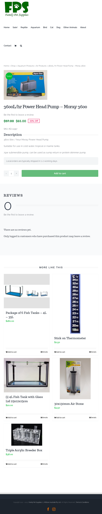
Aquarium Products (26, 66)
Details (45, 352)
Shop (13, 66)
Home (6, 66)
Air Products (41, 66)
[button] (21, 46)
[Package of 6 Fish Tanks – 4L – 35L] (27, 291)
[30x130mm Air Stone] (75, 378)
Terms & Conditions (82, 502)
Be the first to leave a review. (19, 114)
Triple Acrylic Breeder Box (24, 450)
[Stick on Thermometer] (75, 304)
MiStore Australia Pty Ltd (52, 502)
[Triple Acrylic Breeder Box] (27, 435)
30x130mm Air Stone (69, 404)
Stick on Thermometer (70, 338)
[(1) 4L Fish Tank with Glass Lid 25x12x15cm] (27, 375)
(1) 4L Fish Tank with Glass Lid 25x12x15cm (24, 399)
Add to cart (60, 173)
